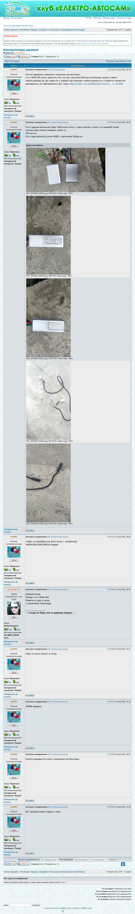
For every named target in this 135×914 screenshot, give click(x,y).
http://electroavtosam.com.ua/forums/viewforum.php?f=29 (92, 43)
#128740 (110, 122)
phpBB (62, 908)
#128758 (110, 807)
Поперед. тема (112, 61)
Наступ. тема (125, 61)
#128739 (110, 70)
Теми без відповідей (12, 26)
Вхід (7, 18)
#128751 (110, 702)
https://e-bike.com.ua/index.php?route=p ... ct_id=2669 (96, 84)
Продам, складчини (39, 30)
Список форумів (11, 30)
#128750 (110, 649)
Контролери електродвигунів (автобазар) (67, 30)
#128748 (110, 589)
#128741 (110, 537)
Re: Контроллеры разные (58, 122)
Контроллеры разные (20, 50)
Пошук (98, 18)
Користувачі (110, 18)
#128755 (110, 754)
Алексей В (20, 53)
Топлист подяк (125, 18)
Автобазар (24, 30)
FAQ (90, 18)
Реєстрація (17, 18)
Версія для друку (12, 61)
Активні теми (27, 26)
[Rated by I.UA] (67, 913)
